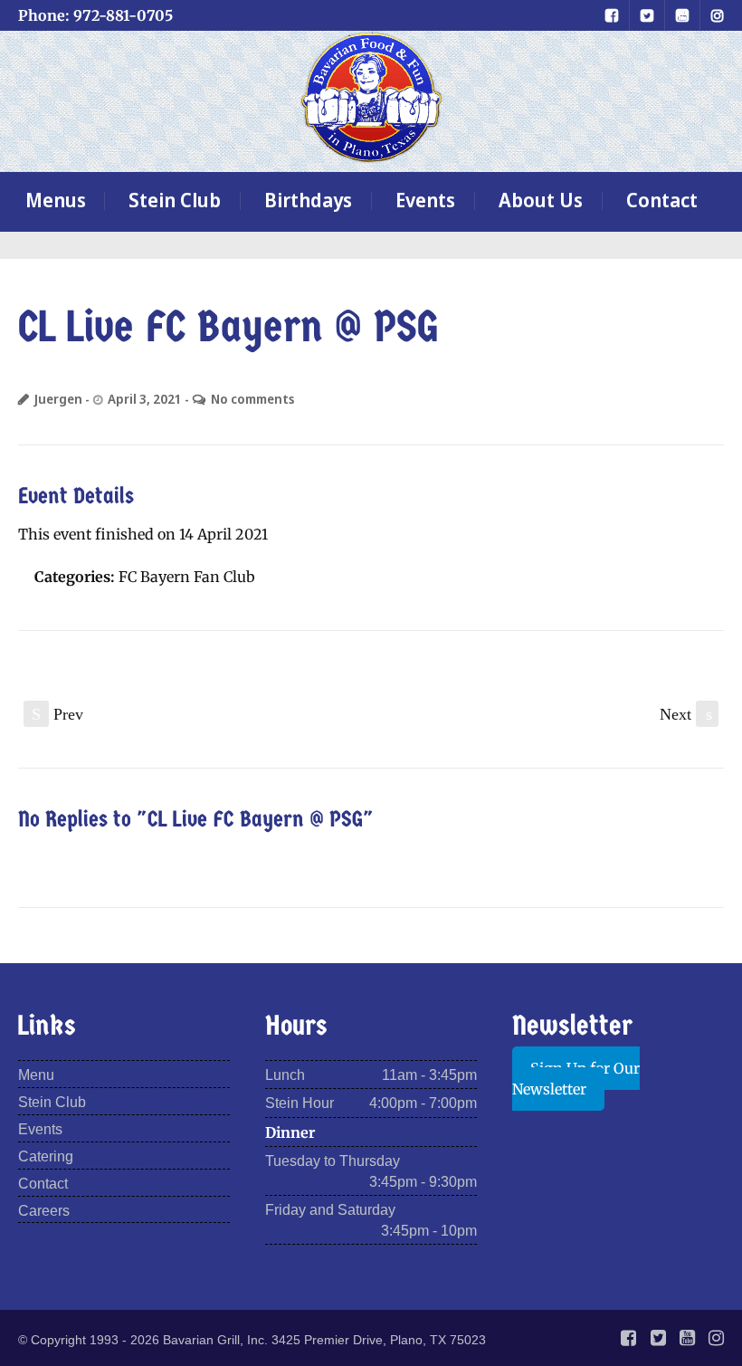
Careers (44, 1210)
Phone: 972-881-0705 (95, 15)
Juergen (58, 398)
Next (686, 714)
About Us (541, 199)
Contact (662, 199)
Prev (57, 714)
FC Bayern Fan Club (187, 577)
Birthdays (308, 199)
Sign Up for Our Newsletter (576, 1078)
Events (425, 199)
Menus (55, 199)
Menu (36, 1075)
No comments (252, 398)
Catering (45, 1156)
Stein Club (174, 199)
